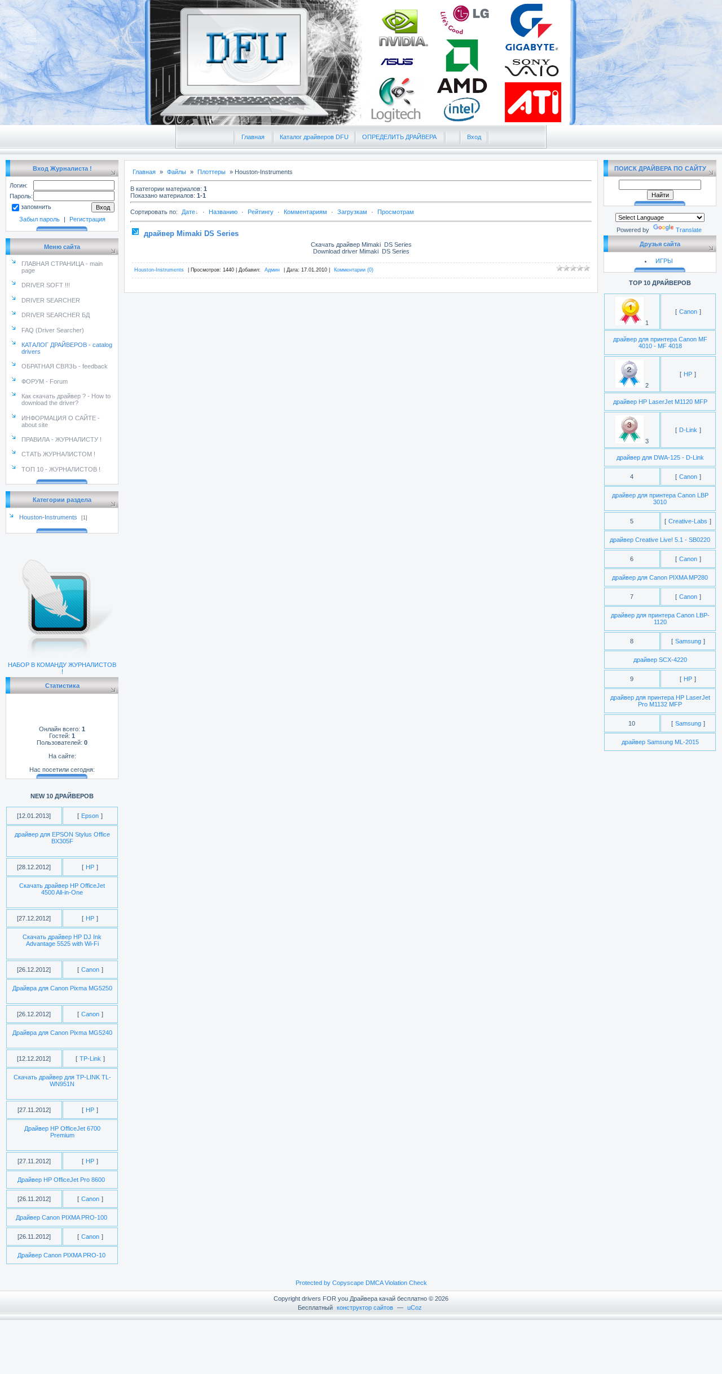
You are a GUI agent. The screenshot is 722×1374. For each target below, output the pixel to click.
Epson (90, 815)
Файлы (176, 171)
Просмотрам (395, 211)
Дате (188, 211)
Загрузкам (352, 211)
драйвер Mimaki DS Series (191, 233)
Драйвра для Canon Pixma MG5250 (62, 988)
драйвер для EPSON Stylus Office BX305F (62, 837)
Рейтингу (261, 211)
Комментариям (305, 211)
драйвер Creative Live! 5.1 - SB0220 (660, 539)
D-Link (688, 429)
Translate (689, 229)
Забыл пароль (39, 219)
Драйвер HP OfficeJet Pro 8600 (61, 1179)
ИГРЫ (664, 260)
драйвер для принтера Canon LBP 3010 (660, 498)
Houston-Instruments (48, 517)
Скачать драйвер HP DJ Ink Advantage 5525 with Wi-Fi (62, 940)
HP (90, 867)
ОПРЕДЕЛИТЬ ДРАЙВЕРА (399, 137)
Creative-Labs (687, 521)
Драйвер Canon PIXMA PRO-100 (61, 1217)
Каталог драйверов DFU (314, 137)
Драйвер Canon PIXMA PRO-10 (61, 1255)
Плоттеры (211, 171)
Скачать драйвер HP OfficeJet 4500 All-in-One (62, 889)
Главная (253, 137)
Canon (90, 969)
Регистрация (87, 219)
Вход (474, 137)
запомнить (36, 206)
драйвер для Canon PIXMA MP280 (660, 577)
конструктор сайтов (365, 1307)
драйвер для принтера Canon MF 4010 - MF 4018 (660, 342)
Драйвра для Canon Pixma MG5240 (62, 1032)
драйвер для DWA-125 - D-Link (660, 457)
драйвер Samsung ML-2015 (660, 742)
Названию (223, 211)
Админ (272, 270)
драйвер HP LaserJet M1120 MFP (660, 401)
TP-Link (90, 1058)
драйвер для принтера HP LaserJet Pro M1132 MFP (660, 701)
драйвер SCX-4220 (660, 659)
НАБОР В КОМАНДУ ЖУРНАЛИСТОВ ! (62, 668)
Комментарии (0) (353, 270)
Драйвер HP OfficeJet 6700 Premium (62, 1132)
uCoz (414, 1307)
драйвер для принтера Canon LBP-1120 (660, 618)
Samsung (688, 641)
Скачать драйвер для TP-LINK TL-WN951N (62, 1080)
